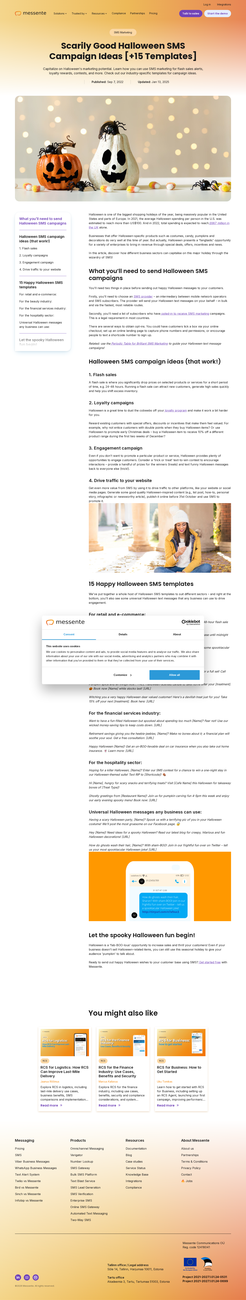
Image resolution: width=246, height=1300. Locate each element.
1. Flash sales (28, 248)
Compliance (119, 13)
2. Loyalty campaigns (33, 255)
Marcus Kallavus (108, 1081)
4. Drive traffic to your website (40, 269)
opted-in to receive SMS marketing (184, 313)
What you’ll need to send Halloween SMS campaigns (42, 221)
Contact (186, 1174)
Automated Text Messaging (89, 1213)
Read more (49, 1105)
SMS (18, 1155)
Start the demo (217, 13)
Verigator (76, 1155)
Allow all (174, 674)
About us (187, 1148)
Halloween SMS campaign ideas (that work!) (41, 238)
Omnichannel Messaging (87, 1148)
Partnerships (137, 13)
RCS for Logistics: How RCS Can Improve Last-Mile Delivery (65, 1071)
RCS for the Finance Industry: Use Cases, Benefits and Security (117, 1071)
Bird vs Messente (26, 1187)
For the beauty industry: (35, 301)
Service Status (136, 1168)
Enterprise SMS (81, 1200)
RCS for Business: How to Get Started (179, 1069)
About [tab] (177, 634)
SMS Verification (81, 1194)
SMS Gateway (80, 1168)
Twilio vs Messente (28, 1181)
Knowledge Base (137, 1174)
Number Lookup (81, 1161)
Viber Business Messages (32, 1161)
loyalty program (175, 410)
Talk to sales (190, 13)
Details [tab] (123, 634)
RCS (45, 1060)
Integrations (224, 4)
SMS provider (143, 296)
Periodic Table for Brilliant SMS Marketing (139, 343)
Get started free (209, 962)
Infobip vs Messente (29, 1200)
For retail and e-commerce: (38, 294)
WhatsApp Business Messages (36, 1168)
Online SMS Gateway (84, 1207)
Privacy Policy (191, 1168)
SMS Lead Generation (85, 1187)
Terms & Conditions (194, 1161)
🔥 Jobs (187, 1181)
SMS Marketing (123, 32)
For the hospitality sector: (36, 315)
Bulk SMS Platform (83, 1174)
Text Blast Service (82, 1181)
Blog (129, 1155)
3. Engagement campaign (36, 262)
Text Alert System (27, 1174)
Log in (207, 4)
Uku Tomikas (164, 1081)
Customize (120, 674)
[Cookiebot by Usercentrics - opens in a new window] (184, 622)
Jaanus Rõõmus (50, 1081)
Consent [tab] (69, 634)
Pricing (153, 13)
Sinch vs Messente (28, 1194)
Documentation (136, 1148)
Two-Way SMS (80, 1220)
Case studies (134, 1161)
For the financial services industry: (42, 308)
